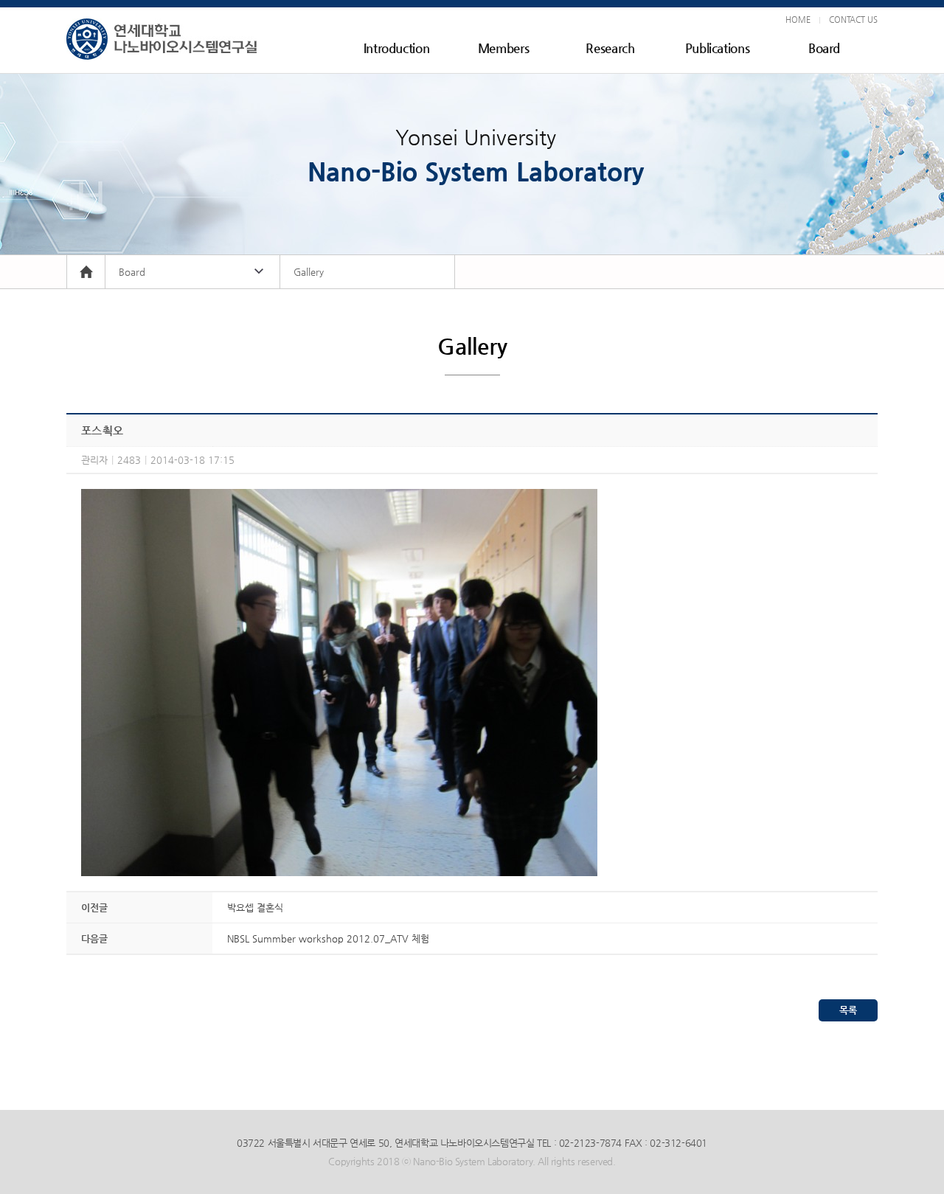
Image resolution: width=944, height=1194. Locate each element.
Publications (717, 48)
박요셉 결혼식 (255, 907)
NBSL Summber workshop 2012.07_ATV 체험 (328, 938)
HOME (798, 19)
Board (824, 48)
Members (504, 48)
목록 (848, 1010)
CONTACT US (853, 19)
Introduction (397, 48)
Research (610, 48)
